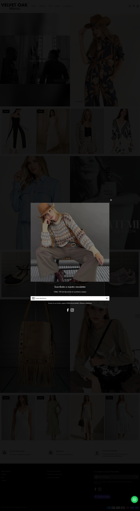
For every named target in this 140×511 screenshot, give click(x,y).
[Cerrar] (111, 201)
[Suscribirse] (106, 298)
